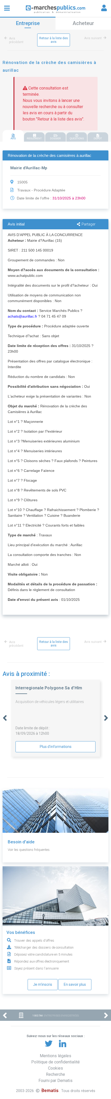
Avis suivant (93, 38)
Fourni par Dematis (55, 1080)
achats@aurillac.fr (22, 316)
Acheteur (83, 23)
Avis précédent (16, 40)
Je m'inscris (42, 984)
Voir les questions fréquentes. (29, 850)
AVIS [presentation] (13, 138)
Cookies (55, 1068)
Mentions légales (55, 1055)
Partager (89, 224)
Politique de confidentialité (55, 1062)
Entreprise (28, 23)
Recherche (55, 1074)
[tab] (13, 136)
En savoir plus (75, 984)
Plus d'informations (56, 747)
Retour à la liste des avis (53, 40)
